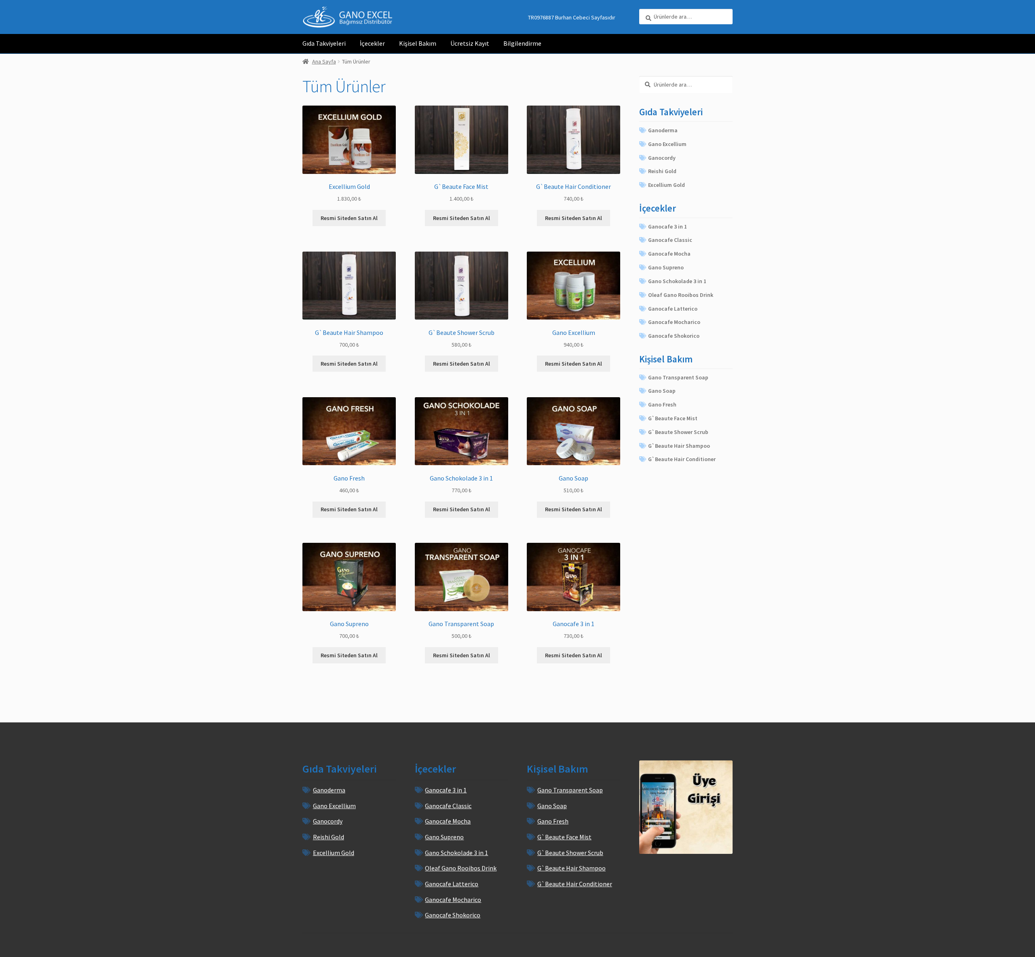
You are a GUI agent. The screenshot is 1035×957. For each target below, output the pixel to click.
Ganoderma (663, 130)
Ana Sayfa (324, 61)
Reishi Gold (662, 171)
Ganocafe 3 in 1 (667, 226)
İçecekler (372, 43)
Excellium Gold (666, 184)
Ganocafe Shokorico (673, 335)
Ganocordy (662, 157)
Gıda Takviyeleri (324, 43)
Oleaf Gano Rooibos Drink (680, 295)
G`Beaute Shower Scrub (678, 432)
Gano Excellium (667, 144)
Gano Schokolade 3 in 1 (677, 281)
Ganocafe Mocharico (674, 322)
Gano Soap (662, 390)
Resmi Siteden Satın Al (349, 218)
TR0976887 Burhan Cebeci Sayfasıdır (571, 17)
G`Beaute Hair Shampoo (679, 445)
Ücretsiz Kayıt (469, 43)
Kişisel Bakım (417, 43)
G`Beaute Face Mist (672, 418)
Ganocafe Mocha (669, 253)
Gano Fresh (662, 404)
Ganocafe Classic (670, 239)
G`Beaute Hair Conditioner (682, 459)
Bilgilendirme (522, 43)
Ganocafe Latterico (672, 308)
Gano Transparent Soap (678, 377)
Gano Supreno (666, 267)
